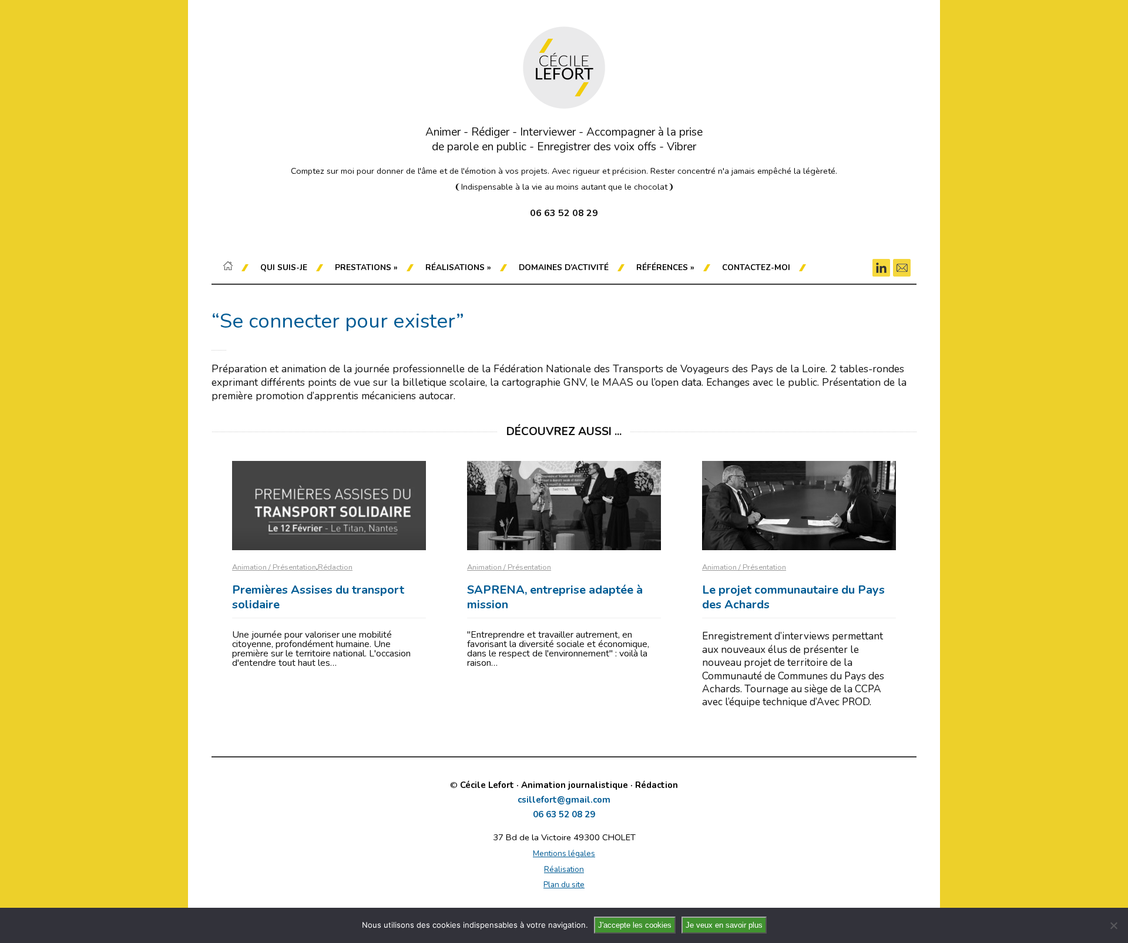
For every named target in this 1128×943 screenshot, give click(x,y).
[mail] (902, 268)
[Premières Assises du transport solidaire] (329, 505)
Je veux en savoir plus (724, 925)
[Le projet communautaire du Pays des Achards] (799, 505)
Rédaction (335, 567)
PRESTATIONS (366, 267)
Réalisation (564, 869)
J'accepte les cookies (635, 925)
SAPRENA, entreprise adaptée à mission (555, 597)
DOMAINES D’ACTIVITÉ (564, 267)
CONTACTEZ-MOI (756, 267)
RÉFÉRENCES (665, 267)
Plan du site (564, 884)
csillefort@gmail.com (564, 800)
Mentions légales (564, 853)
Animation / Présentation (274, 567)
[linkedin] (881, 268)
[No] (1113, 925)
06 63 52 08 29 (564, 814)
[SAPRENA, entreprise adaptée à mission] (564, 505)
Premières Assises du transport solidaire (318, 597)
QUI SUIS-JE (283, 267)
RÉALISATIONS (458, 267)
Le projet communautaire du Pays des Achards (793, 597)
